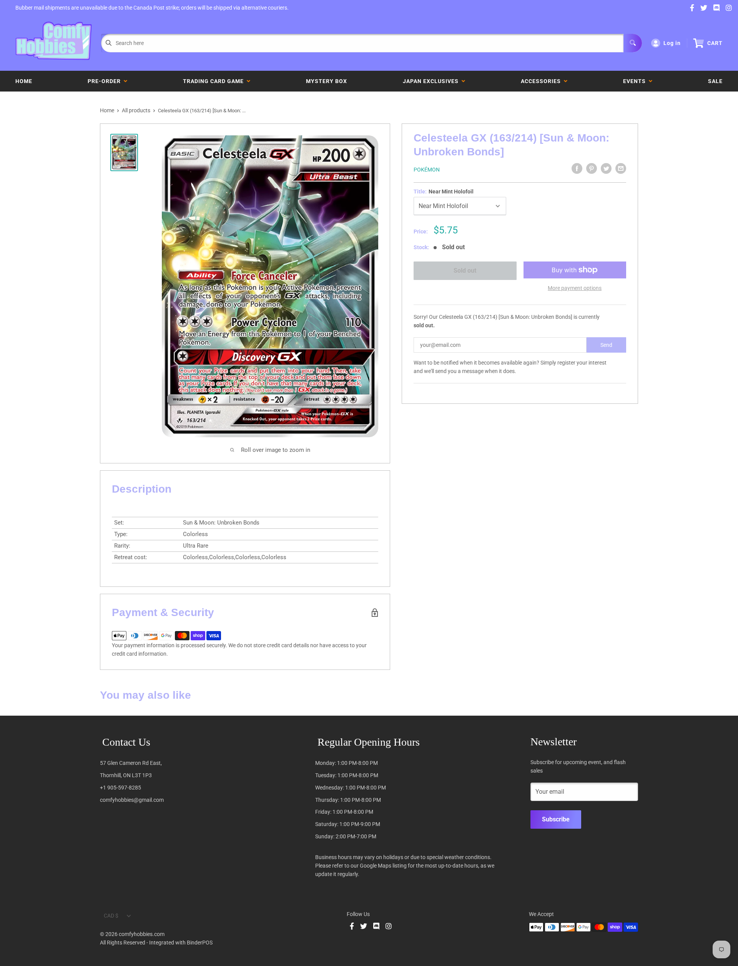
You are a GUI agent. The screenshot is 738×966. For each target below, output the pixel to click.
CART (715, 43)
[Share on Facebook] (577, 168)
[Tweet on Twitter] (606, 168)
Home (23, 81)
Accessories (542, 81)
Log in (672, 43)
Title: (444, 191)
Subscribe (556, 819)
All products (136, 110)
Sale (715, 81)
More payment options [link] (575, 288)
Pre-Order (106, 81)
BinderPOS (200, 942)
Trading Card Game (215, 81)
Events (636, 81)
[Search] (632, 43)
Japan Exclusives (432, 81)
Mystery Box (326, 81)
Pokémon (427, 170)
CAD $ (111, 916)
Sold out (465, 270)
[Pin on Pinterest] (591, 168)
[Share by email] (620, 168)
